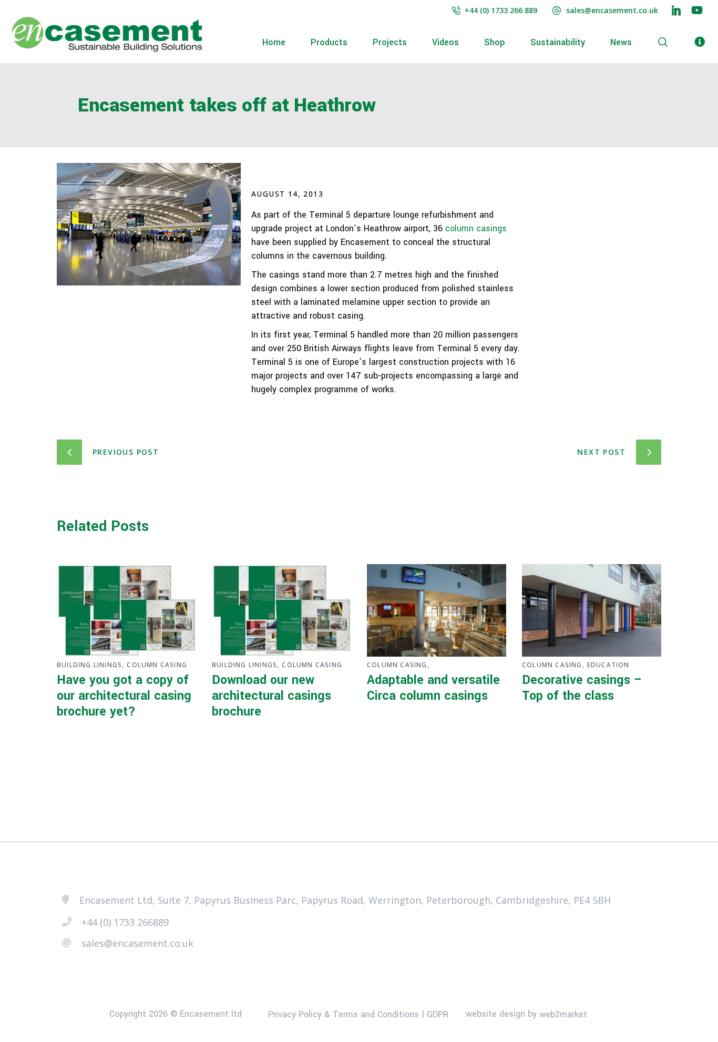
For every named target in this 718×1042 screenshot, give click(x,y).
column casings (476, 228)
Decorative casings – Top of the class (582, 687)
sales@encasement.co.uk (612, 10)
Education (608, 664)
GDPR (437, 1014)
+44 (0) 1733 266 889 (501, 10)
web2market (563, 1014)
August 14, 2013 (287, 194)
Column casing (157, 664)
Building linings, (90, 664)
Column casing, (398, 664)
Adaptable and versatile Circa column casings (433, 687)
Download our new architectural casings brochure (271, 695)
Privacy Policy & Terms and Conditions (343, 1014)
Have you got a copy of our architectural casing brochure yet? (124, 695)
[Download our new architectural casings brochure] (281, 610)
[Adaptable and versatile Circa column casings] (436, 610)
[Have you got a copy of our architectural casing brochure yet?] (126, 610)
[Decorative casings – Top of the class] (591, 610)
